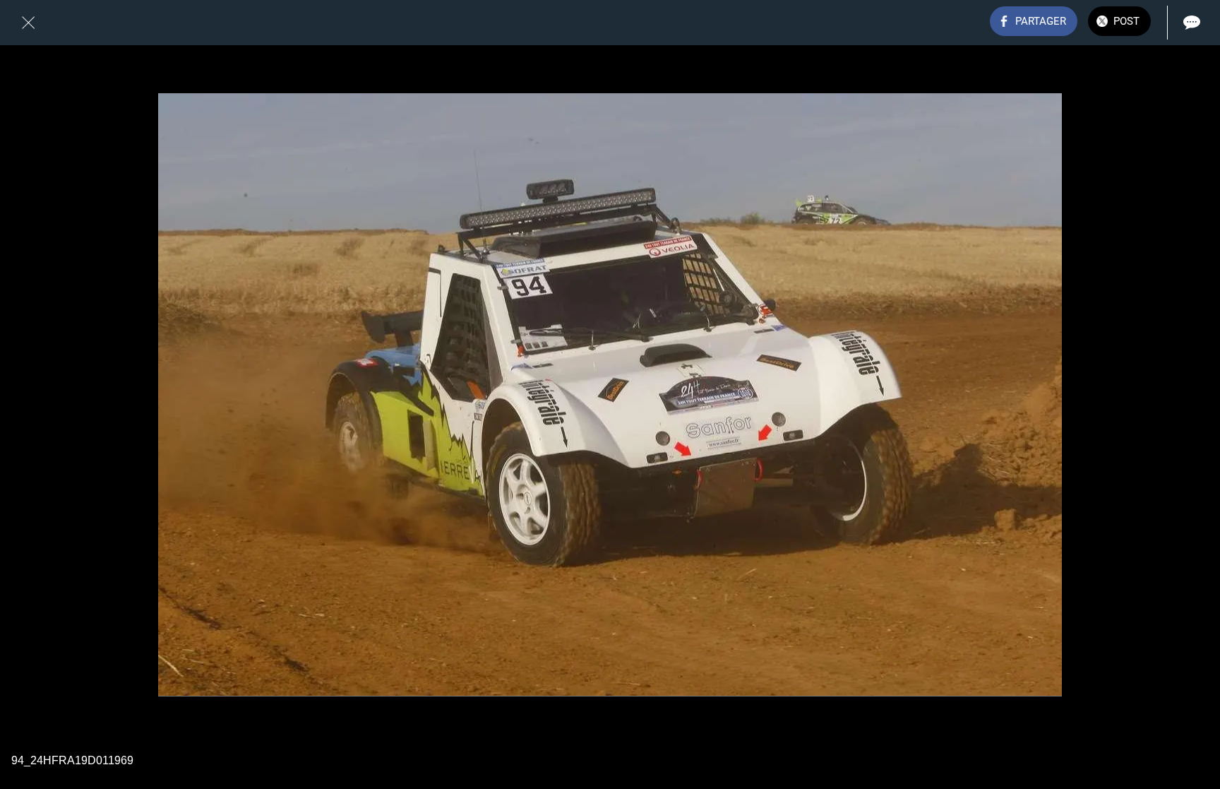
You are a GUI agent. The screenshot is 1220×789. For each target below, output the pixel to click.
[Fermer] (28, 22)
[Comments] (1192, 23)
